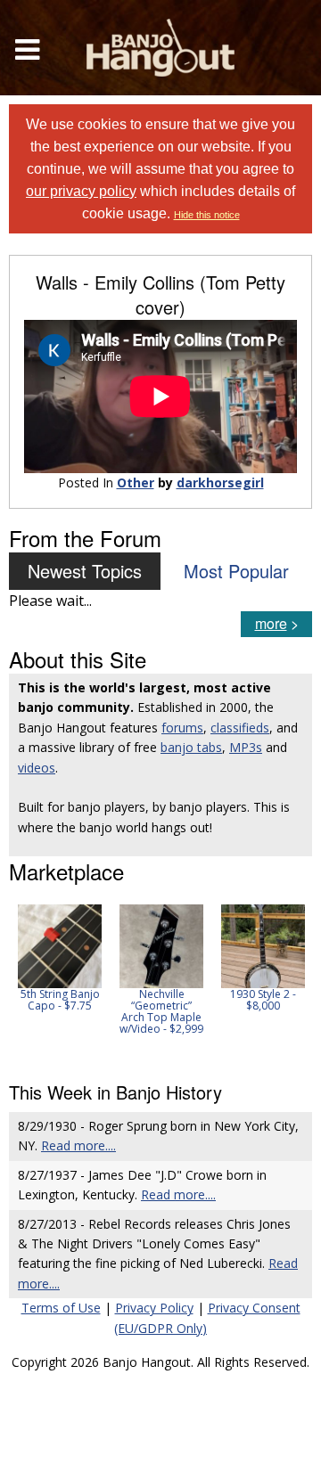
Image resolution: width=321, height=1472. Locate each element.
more (271, 623)
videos (36, 767)
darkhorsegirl (220, 482)
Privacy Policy (154, 1307)
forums (182, 727)
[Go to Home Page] (160, 47)
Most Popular (236, 571)
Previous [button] (18, 981)
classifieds (239, 727)
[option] (60, 957)
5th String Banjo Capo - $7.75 (60, 999)
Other (135, 482)
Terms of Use (61, 1307)
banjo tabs (191, 747)
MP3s (245, 747)
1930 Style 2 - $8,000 (263, 999)
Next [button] (287, 981)
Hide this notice (207, 214)
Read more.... (78, 1145)
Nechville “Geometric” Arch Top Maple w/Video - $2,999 (161, 1011)
